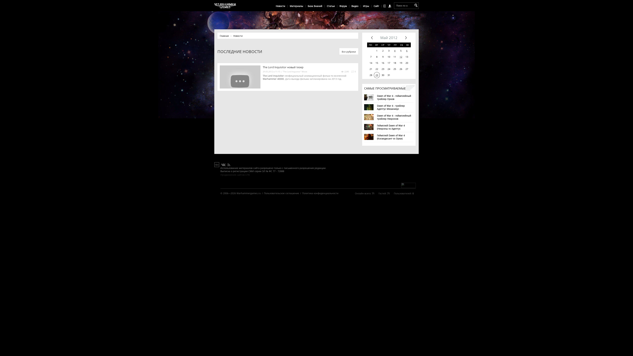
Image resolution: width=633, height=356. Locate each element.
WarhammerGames (225, 5)
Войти (385, 6)
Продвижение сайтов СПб (235, 174)
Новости (280, 6)
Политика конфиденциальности (320, 193)
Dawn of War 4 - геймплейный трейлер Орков (394, 97)
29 (377, 75)
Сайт (376, 6)
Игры (366, 6)
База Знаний (315, 6)
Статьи (331, 6)
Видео (354, 6)
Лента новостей (228, 164)
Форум (343, 6)
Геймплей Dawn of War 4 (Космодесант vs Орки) (391, 137)
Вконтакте (223, 164)
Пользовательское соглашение (281, 193)
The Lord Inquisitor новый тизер (283, 67)
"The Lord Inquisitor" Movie (294, 71)
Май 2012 (388, 37)
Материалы (296, 6)
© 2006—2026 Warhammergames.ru (240, 193)
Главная (224, 35)
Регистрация (390, 6)
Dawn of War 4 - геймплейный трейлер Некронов (394, 117)
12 (401, 56)
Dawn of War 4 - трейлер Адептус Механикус (391, 107)
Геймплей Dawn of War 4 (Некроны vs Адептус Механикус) (391, 127)
